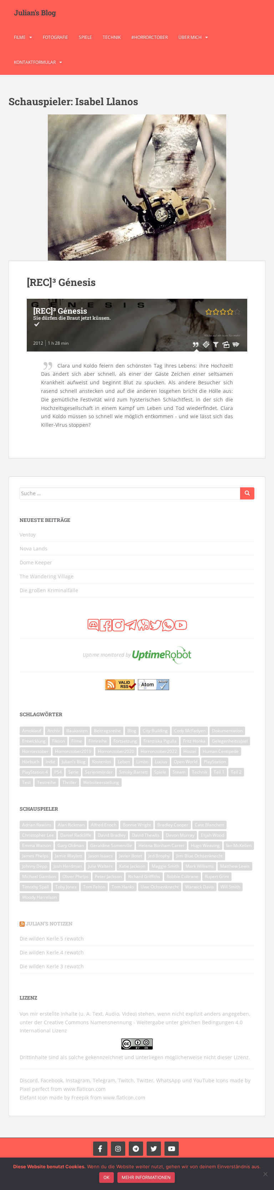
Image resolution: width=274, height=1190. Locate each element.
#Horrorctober (149, 37)
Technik (112, 37)
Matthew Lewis (235, 866)
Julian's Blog (35, 12)
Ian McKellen (239, 845)
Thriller (69, 782)
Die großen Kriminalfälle (49, 590)
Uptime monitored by (107, 654)
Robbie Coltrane (182, 876)
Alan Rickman (71, 825)
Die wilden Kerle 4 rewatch (52, 952)
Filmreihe (97, 741)
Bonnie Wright (137, 825)
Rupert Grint (217, 876)
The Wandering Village (46, 576)
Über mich (190, 37)
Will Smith (230, 887)
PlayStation (215, 762)
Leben (124, 762)
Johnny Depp (34, 866)
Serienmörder (99, 772)
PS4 (58, 772)
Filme (20, 37)
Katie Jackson (132, 866)
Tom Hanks (123, 887)
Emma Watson (36, 845)
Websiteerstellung (101, 782)
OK (106, 1177)
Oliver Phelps (75, 876)
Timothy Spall (35, 887)
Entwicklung (34, 741)
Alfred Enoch (103, 825)
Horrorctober (35, 751)
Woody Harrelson (39, 897)
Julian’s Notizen (49, 923)
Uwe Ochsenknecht (160, 887)
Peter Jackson (108, 876)
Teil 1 (219, 772)
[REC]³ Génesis (61, 282)
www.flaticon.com (85, 1089)
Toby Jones (66, 887)
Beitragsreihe (107, 731)
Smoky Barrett (133, 772)
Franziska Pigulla (160, 741)
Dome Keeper (36, 562)
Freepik (80, 1097)
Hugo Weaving (205, 845)
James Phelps (35, 856)
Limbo (142, 762)
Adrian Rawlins (36, 825)
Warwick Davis (199, 887)
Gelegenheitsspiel (230, 741)
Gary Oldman (70, 845)
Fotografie (55, 37)
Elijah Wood (212, 835)
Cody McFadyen (190, 731)
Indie (50, 762)
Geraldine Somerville (111, 845)
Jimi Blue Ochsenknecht (199, 856)
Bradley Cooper (172, 825)
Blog (131, 731)
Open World (185, 762)
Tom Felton (94, 887)
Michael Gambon (39, 876)
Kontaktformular (35, 62)
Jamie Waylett (68, 856)
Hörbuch (30, 762)
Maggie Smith (165, 866)
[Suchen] (247, 493)
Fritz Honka (194, 741)
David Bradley (112, 835)
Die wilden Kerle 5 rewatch (52, 938)
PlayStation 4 (35, 772)
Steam (179, 772)
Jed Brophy (159, 856)
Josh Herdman (68, 866)
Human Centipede (221, 751)
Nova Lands (33, 548)
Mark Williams (200, 866)
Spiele (85, 37)
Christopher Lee (38, 835)
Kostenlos (101, 762)
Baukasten (76, 731)
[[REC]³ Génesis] (137, 187)
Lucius (161, 762)
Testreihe (46, 782)
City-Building (155, 731)
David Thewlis (145, 835)
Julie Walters (100, 866)
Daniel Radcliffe (75, 835)
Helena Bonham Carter (161, 845)
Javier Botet (130, 856)
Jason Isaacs (100, 856)
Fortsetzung (125, 741)
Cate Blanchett (209, 825)
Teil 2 (236, 772)
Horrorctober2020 (116, 751)
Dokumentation (227, 731)
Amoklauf (31, 731)
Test (26, 782)
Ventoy (28, 534)
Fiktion (58, 741)
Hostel (189, 751)
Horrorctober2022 (159, 751)
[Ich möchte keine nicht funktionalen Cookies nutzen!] (265, 1174)
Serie (73, 772)
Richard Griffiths (144, 876)
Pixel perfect (34, 1089)
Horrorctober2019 (73, 751)
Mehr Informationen (146, 1177)
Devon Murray (180, 835)
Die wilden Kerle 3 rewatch (52, 966)
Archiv (53, 731)
